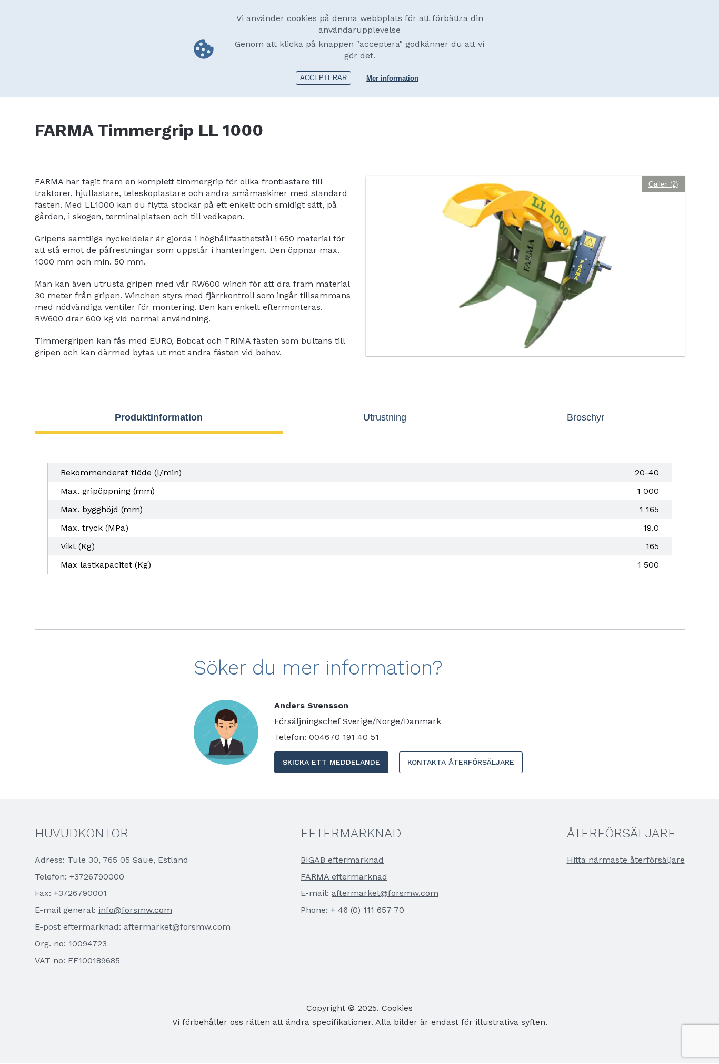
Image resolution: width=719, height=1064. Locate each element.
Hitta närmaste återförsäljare (626, 860)
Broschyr (585, 417)
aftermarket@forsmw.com (385, 893)
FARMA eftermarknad (344, 877)
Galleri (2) (663, 184)
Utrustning (384, 417)
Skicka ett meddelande (331, 762)
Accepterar (323, 78)
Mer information (392, 78)
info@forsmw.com (135, 910)
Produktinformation (159, 417)
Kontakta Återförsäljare (460, 762)
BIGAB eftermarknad (342, 860)
